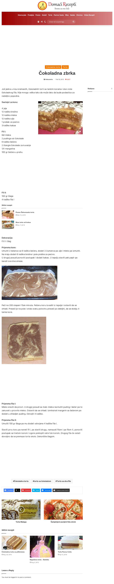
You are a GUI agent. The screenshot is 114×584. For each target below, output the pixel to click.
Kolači (44, 15)
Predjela (31, 15)
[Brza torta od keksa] (8, 225)
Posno (38, 15)
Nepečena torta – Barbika (39, 560)
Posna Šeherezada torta (25, 212)
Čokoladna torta (21, 481)
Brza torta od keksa (23, 222)
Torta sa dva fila (64, 481)
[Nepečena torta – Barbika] (42, 547)
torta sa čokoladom (42, 481)
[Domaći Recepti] (57, 6)
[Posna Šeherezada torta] (8, 215)
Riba (67, 15)
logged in (14, 577)
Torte (50, 15)
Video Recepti (89, 15)
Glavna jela (22, 15)
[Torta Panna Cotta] (70, 543)
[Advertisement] (57, 44)
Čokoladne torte (53, 67)
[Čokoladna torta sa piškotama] (14, 543)
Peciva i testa (59, 15)
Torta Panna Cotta (65, 552)
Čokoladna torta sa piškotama (13, 552)
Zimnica (79, 15)
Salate (72, 15)
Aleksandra (49, 79)
